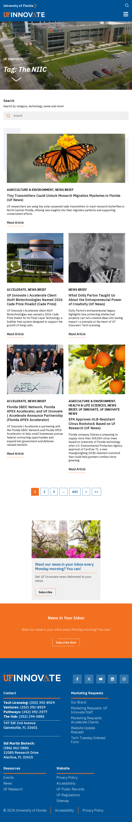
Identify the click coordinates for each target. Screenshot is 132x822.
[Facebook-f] (77, 679)
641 (75, 492)
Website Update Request (83, 730)
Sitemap (63, 801)
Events (8, 777)
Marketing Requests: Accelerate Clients (86, 720)
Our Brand (78, 702)
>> (96, 492)
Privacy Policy (67, 777)
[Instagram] (124, 679)
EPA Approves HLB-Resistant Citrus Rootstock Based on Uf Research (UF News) (92, 423)
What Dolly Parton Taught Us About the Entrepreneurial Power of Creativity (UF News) (95, 299)
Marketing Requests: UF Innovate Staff (89, 710)
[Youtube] (100, 679)
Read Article (15, 223)
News (7, 783)
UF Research (13, 789)
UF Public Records (70, 789)
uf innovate (13, 59)
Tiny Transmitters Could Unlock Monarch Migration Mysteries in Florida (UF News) (63, 197)
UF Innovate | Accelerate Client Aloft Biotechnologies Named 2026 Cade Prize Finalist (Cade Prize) (35, 299)
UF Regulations (68, 795)
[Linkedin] (112, 679)
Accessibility (66, 783)
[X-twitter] (89, 679)
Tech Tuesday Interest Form (88, 740)
